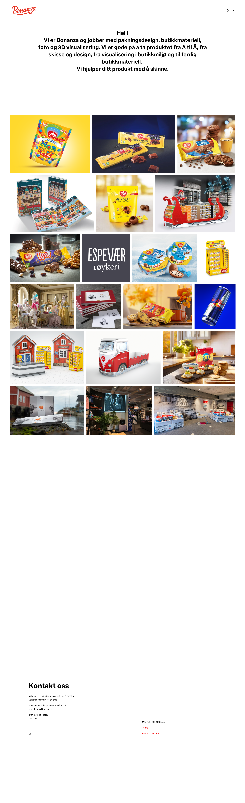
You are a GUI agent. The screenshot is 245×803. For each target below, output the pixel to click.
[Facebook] (234, 10)
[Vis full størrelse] (50, 144)
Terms (145, 727)
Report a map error (151, 733)
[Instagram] (227, 10)
